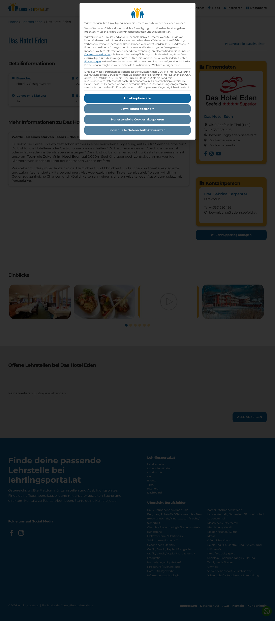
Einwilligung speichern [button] (138, 109)
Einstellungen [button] (92, 61)
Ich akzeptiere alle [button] (137, 98)
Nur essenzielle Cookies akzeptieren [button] (137, 119)
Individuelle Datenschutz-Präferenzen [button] (137, 130)
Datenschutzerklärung (98, 54)
